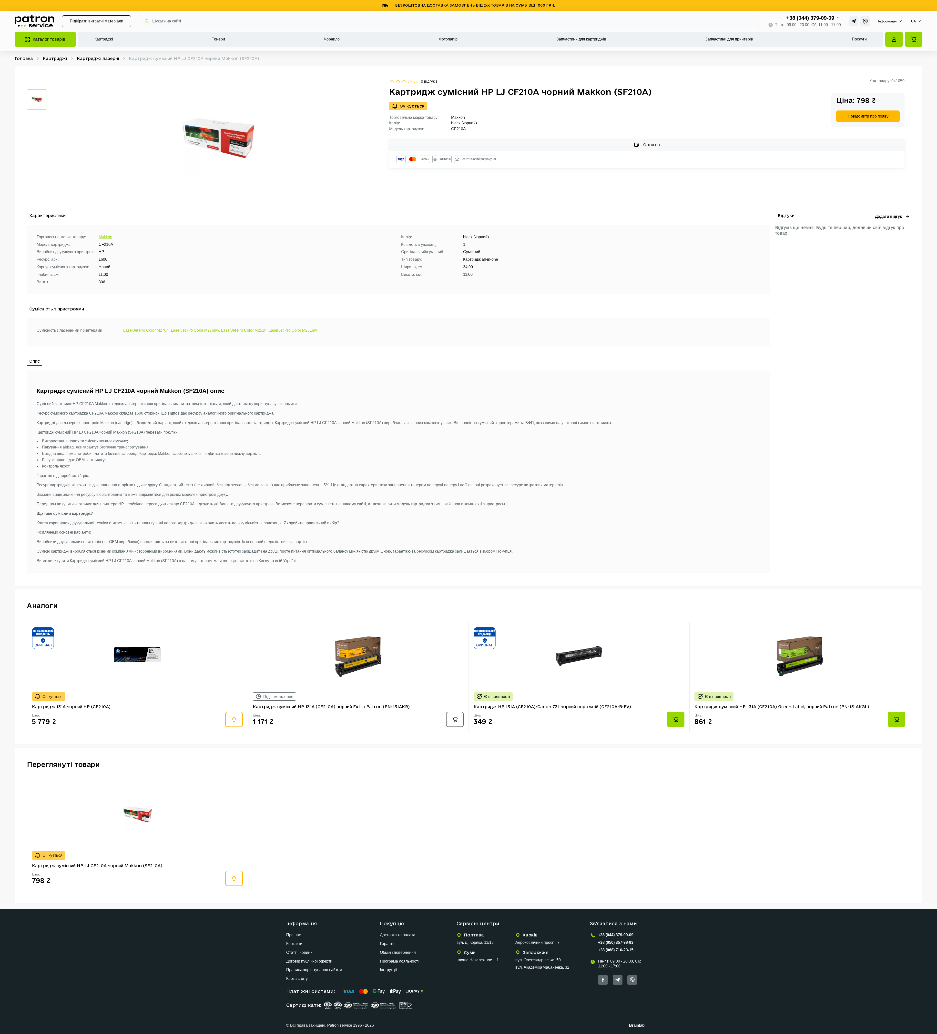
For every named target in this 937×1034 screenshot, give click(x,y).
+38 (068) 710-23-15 (615, 950)
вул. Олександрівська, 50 (538, 960)
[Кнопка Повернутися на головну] (34, 21)
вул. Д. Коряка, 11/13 (475, 942)
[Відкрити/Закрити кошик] (913, 39)
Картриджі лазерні (98, 58)
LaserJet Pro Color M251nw (293, 330)
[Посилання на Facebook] (603, 980)
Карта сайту (297, 978)
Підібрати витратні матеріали (96, 21)
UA (913, 21)
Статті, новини (299, 952)
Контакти (294, 944)
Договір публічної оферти (309, 961)
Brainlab (637, 1025)
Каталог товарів (49, 39)
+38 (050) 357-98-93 (615, 942)
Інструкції (388, 970)
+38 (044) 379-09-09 (810, 18)
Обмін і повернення (398, 952)
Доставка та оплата (397, 935)
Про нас (293, 935)
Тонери (218, 39)
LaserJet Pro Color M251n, (244, 330)
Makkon (458, 117)
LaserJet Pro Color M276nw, (195, 330)
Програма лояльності (399, 961)
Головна (24, 58)
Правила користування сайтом (314, 970)
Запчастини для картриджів (581, 39)
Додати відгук (888, 216)
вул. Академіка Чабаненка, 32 (542, 967)
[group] (218, 140)
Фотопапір (448, 39)
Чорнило (332, 39)
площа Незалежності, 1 (478, 960)
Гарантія (388, 944)
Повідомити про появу (868, 116)
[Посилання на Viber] (865, 21)
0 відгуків (429, 81)
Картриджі (103, 39)
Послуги (859, 39)
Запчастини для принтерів (729, 39)
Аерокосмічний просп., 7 (537, 942)
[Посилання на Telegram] (853, 21)
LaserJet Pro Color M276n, (146, 330)
